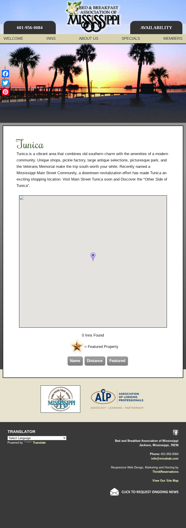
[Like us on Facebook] (176, 432)
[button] (93, 257)
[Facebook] (5, 73)
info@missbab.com (165, 458)
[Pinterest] (5, 91)
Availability (156, 27)
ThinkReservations (165, 471)
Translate (39, 442)
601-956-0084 (30, 27)
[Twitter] (5, 82)
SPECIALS (131, 38)
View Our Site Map (165, 480)
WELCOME (13, 38)
